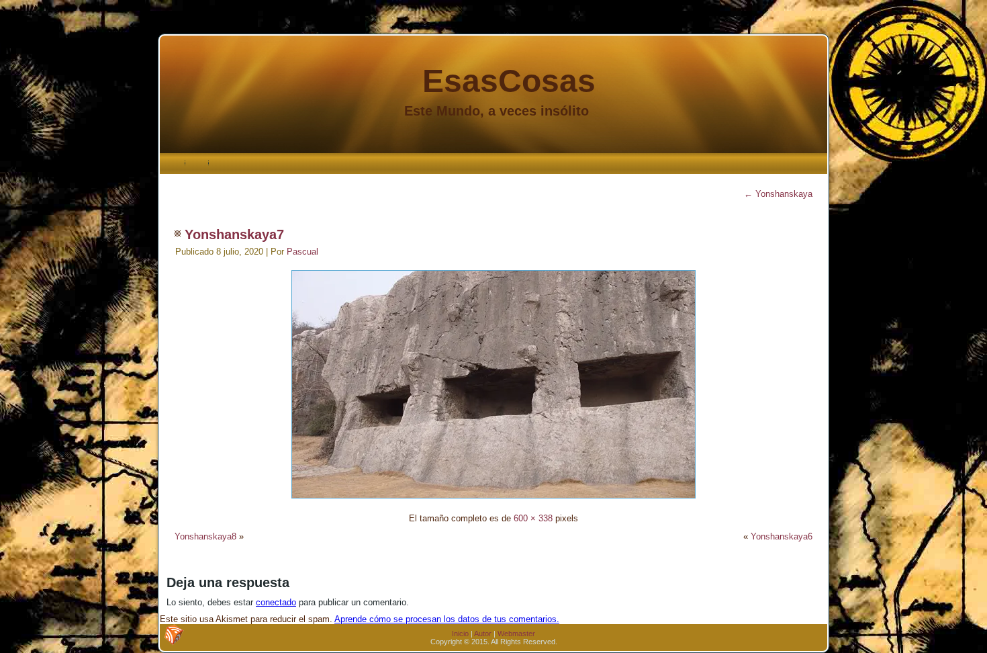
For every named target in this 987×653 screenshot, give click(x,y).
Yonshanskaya (778, 194)
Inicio (460, 633)
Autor (482, 633)
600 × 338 (533, 518)
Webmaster (516, 633)
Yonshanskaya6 (781, 536)
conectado (276, 602)
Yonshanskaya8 (205, 536)
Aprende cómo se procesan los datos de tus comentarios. (446, 619)
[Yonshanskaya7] (493, 500)
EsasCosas (509, 81)
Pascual (302, 252)
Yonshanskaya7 (234, 234)
